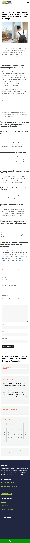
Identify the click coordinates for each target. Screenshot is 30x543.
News (5, 371)
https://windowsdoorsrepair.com (13, 272)
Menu (28, 2)
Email (4, 331)
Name (4, 324)
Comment (5, 303)
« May (4, 442)
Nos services (4, 505)
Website (4, 338)
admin (5, 285)
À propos (3, 501)
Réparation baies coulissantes (9, 486)
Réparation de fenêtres (7, 482)
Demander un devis (6, 493)
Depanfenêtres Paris (9, 451)
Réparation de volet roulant (8, 490)
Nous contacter (5, 513)
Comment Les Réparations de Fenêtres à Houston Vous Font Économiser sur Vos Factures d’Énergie (15, 399)
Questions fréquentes (7, 509)
